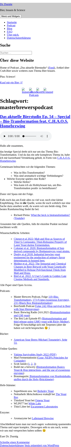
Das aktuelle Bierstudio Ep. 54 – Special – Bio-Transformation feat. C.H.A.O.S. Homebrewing (35, 121)
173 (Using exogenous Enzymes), (51, 299)
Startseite (12, 22)
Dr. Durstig (6, 4)
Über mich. (13, 34)
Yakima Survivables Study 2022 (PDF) (35, 354)
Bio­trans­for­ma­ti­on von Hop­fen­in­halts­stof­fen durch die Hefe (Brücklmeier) (42, 378)
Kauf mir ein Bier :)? (11, 82)
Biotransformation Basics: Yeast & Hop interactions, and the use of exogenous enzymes (42, 370)
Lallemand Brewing (43, 418)
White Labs (34, 403)
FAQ (9, 31)
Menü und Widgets (10, 16)
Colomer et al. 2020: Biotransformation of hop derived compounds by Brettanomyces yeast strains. (42, 250)
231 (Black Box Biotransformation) (33, 303)
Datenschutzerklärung (19, 37)
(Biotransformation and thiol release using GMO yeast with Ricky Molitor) (41, 320)
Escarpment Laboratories (44, 406)
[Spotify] (39, 90)
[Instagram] (24, 90)
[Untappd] (46, 90)
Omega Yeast (42, 400)
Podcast (11, 25)
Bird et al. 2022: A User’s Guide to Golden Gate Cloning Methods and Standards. (40, 278)
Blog (9, 28)
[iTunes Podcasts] (32, 90)
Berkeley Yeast (45, 391)
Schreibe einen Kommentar (15, 442)
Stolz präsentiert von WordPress (41, 445)
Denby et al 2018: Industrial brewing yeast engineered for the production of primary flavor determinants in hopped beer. (39, 257)
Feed (51, 67)
